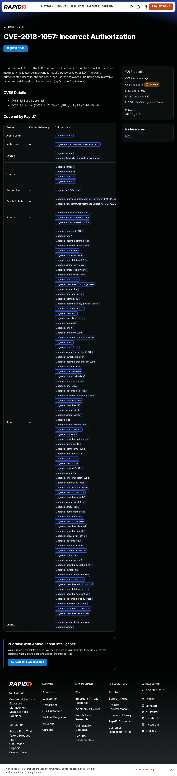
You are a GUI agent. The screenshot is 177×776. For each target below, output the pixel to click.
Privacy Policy (33, 772)
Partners (93, 6)
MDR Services (18, 711)
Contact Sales (18, 752)
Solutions (15, 716)
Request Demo (161, 6)
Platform (47, 6)
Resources (77, 6)
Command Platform (22, 699)
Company (107, 6)
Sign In (113, 692)
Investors (48, 723)
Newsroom (49, 705)
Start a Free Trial (20, 731)
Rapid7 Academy (120, 721)
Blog (78, 692)
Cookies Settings (145, 769)
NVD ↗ (129, 136)
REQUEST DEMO (15, 48)
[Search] (131, 7)
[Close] (171, 769)
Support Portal (118, 698)
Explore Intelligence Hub (27, 662)
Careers (47, 729)
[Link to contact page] (138, 7)
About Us (48, 692)
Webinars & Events (87, 709)
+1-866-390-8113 (153, 690)
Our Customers (52, 711)
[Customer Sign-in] (145, 7)
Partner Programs (54, 717)
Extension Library (120, 715)
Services (62, 6)
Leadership (49, 698)
